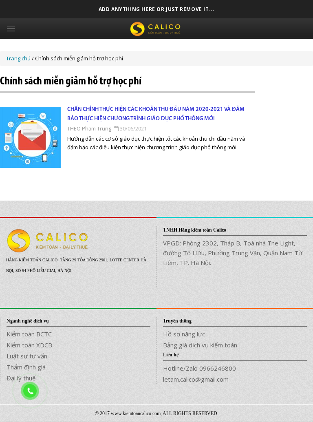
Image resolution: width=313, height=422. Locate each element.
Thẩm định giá (26, 367)
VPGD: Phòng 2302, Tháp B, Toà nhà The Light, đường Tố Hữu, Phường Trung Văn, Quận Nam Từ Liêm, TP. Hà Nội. (232, 253)
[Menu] (11, 28)
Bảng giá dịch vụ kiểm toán (200, 345)
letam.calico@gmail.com (196, 379)
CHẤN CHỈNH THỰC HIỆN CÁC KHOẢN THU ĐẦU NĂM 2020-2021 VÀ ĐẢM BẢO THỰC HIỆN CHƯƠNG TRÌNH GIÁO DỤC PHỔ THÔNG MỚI (156, 114)
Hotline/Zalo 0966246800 (199, 368)
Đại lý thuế (21, 378)
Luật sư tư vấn (27, 356)
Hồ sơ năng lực (184, 334)
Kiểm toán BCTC (29, 334)
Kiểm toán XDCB (29, 345)
